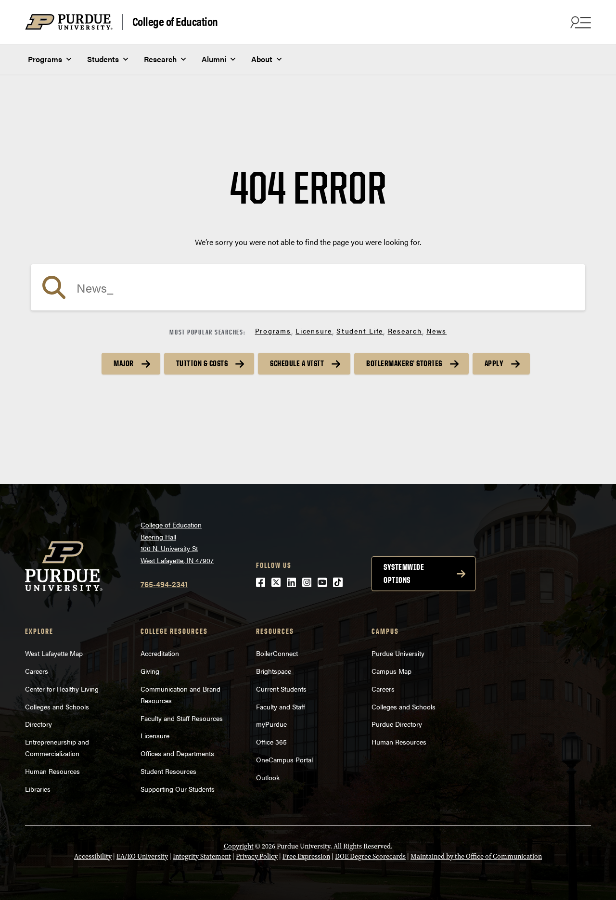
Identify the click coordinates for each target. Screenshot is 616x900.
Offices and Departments (177, 753)
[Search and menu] (579, 22)
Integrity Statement (202, 856)
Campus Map (391, 671)
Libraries (38, 789)
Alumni (214, 58)
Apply (494, 363)
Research (160, 58)
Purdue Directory (397, 724)
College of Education (175, 21)
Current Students (281, 689)
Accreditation (160, 653)
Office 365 (271, 741)
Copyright (239, 846)
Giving (150, 671)
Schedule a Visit (297, 363)
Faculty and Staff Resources (182, 718)
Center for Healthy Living (62, 689)
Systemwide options (404, 573)
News (436, 330)
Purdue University (398, 653)
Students (103, 58)
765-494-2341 (164, 584)
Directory (38, 724)
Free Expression (306, 856)
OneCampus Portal (284, 759)
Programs (45, 58)
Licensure (313, 330)
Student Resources (168, 771)
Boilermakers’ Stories (404, 363)
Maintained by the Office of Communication (476, 856)
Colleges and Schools (57, 706)
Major (124, 363)
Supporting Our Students (178, 789)
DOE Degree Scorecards (370, 856)
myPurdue (271, 724)
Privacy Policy (257, 856)
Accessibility (93, 856)
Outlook (268, 777)
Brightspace (273, 671)
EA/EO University (142, 856)
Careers (36, 671)
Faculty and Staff (280, 706)
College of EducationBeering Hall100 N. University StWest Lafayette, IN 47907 (177, 542)
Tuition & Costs (202, 363)
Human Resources (52, 771)
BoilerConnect (277, 653)
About (261, 58)
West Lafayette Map (54, 653)
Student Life (359, 330)
